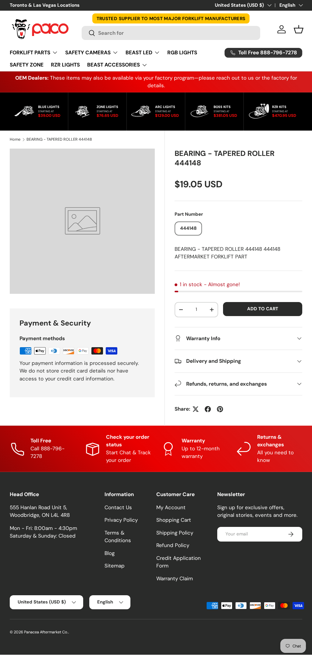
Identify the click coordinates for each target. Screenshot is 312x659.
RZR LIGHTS (65, 64)
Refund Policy (172, 545)
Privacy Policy (121, 520)
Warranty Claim (174, 578)
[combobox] (171, 33)
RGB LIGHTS (182, 52)
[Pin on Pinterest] (220, 409)
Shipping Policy (174, 532)
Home (15, 140)
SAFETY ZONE (27, 64)
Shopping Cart (173, 520)
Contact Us (118, 507)
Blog (110, 553)
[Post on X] (196, 409)
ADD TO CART (262, 309)
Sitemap (115, 565)
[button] (298, 29)
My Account (171, 507)
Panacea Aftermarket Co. (46, 632)
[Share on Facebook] (208, 409)
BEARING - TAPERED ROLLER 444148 (59, 140)
